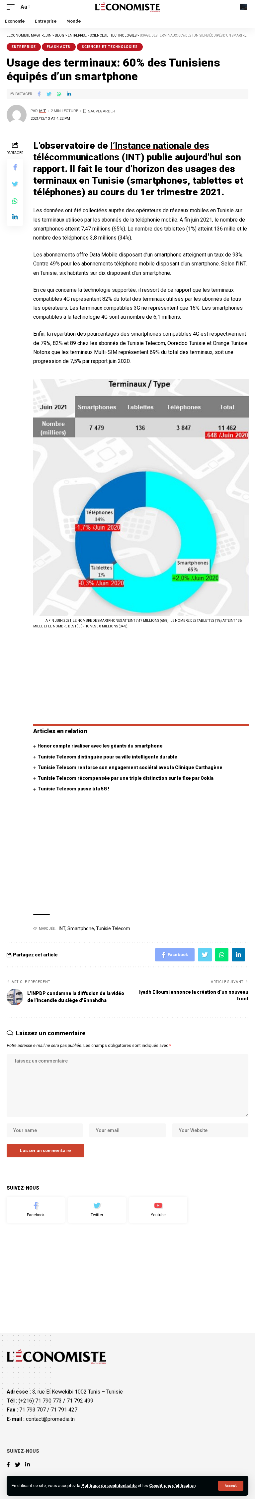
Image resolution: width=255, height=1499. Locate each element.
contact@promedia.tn (50, 1419)
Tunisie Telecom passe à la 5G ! (73, 788)
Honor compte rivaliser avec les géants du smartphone (100, 746)
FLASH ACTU (59, 47)
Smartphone (80, 928)
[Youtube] (158, 1210)
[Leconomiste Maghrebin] (127, 7)
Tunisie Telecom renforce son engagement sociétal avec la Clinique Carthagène (130, 767)
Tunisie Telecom (113, 928)
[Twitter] (97, 1210)
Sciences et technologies (110, 47)
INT (62, 928)
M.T (42, 110)
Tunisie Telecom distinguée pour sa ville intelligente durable (107, 756)
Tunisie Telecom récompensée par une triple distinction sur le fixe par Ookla (125, 778)
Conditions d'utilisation (172, 1485)
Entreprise (24, 47)
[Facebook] (35, 1210)
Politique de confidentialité (109, 1485)
